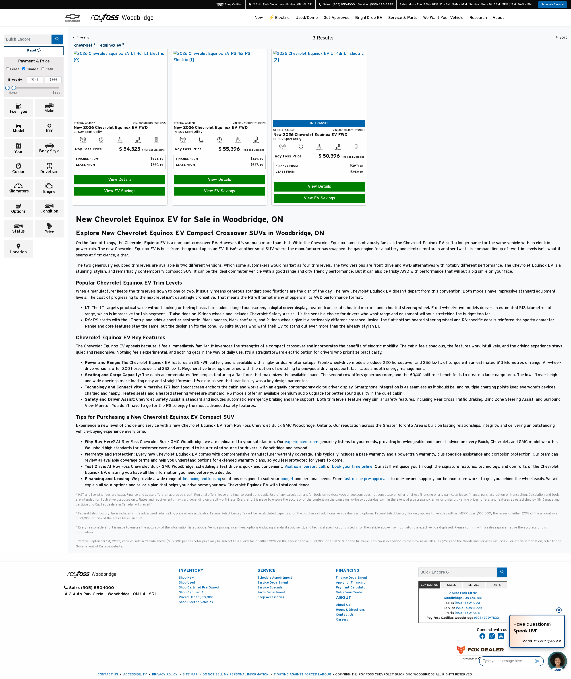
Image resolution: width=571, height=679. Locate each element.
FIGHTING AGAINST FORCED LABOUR (302, 674)
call (322, 466)
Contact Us (345, 614)
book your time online (352, 466)
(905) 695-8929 (469, 608)
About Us (343, 605)
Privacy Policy (165, 674)
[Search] (57, 39)
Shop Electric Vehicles (196, 602)
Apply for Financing (351, 582)
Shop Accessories (270, 597)
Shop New (186, 577)
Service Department (272, 582)
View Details (119, 179)
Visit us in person (300, 466)
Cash (49, 69)
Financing (347, 570)
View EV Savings (119, 191)
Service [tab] (473, 585)
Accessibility (135, 674)
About (343, 598)
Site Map (190, 674)
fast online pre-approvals (366, 479)
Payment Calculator (351, 587)
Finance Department (351, 577)
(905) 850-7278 (467, 613)
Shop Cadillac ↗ (191, 592)
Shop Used (187, 582)
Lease (14, 69)
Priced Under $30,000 (196, 597)
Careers (342, 619)
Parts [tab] (496, 585)
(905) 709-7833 (486, 617)
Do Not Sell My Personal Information (236, 674)
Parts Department (271, 592)
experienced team (301, 442)
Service (266, 570)
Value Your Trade (349, 592)
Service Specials (269, 587)
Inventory (191, 570)
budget (287, 479)
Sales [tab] (451, 585)
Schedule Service (552, 4)
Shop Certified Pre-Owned (199, 587)
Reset (32, 50)
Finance (32, 69)
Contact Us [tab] (429, 585)
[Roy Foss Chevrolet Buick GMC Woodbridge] (122, 17)
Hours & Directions (350, 609)
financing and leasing (202, 479)
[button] (259, 17)
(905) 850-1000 (467, 603)
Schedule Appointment (274, 577)
